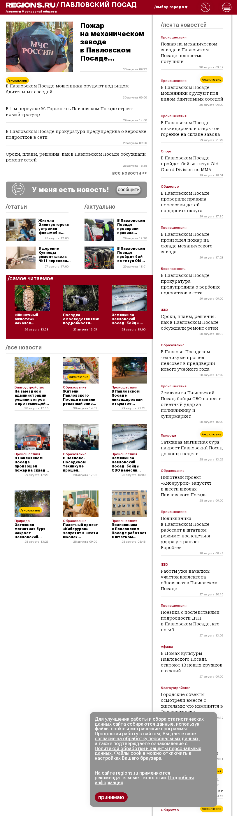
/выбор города (169, 7)
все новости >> (129, 173)
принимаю (111, 797)
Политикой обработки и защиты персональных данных (148, 751)
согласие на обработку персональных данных (146, 738)
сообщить (129, 189)
